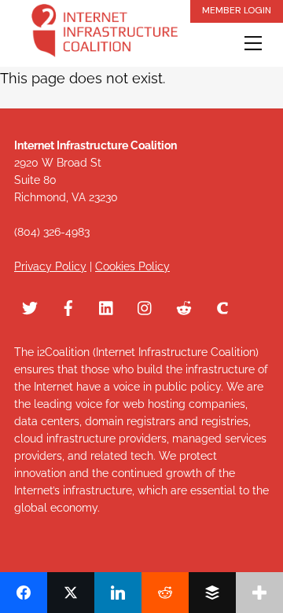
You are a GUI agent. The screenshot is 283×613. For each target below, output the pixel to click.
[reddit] (184, 305)
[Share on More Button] (259, 592)
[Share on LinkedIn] (118, 592)
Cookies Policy (132, 266)
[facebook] (68, 305)
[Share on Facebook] (23, 592)
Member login (236, 10)
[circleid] (222, 305)
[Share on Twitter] (70, 592)
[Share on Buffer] (212, 592)
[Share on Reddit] (165, 592)
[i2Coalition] (104, 33)
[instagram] (145, 305)
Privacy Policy (50, 266)
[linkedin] (107, 305)
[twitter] (30, 305)
